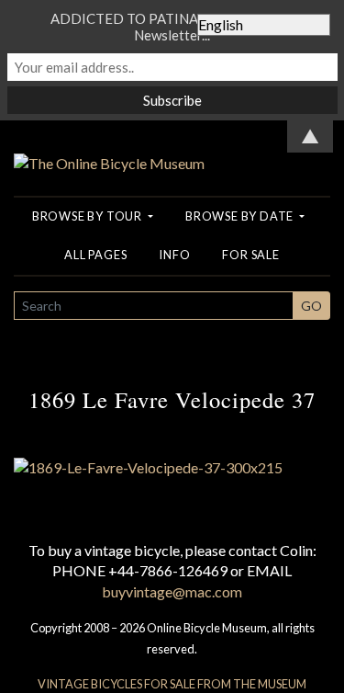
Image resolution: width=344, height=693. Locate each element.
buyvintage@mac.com (172, 591)
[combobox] (154, 305)
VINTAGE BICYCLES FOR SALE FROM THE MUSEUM (172, 683)
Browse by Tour (88, 216)
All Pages (95, 254)
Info (174, 254)
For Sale (250, 254)
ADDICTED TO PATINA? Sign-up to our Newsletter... (172, 26)
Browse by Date (240, 216)
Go (311, 305)
